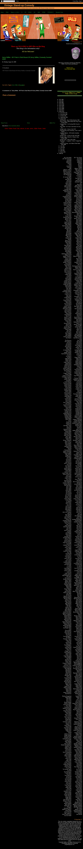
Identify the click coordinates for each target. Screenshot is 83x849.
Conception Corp (78, 296)
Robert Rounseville (77, 688)
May (61, 149)
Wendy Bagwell (67, 803)
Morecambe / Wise (77, 612)
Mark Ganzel (79, 581)
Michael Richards (78, 598)
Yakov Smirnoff (67, 812)
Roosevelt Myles (67, 704)
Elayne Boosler (67, 367)
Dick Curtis (79, 330)
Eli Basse (79, 367)
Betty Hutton (79, 222)
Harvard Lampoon (78, 436)
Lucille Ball (79, 571)
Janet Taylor (79, 475)
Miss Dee (79, 607)
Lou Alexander (78, 564)
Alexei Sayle (68, 183)
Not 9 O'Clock (78, 626)
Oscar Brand (79, 630)
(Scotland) (69, 166)
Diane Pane (79, 329)
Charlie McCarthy (67, 284)
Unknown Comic (67, 791)
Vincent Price (79, 797)
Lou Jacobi (79, 565)
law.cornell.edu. (72, 836)
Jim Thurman (68, 495)
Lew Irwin (80, 557)
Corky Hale (68, 299)
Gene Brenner (78, 406)
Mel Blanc (79, 593)
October (62, 115)
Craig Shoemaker (67, 300)
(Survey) (69, 167)
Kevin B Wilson (67, 541)
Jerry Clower (79, 485)
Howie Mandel (78, 448)
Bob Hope (79, 245)
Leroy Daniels (68, 556)
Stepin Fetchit (68, 747)
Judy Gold (79, 524)
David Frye (79, 316)
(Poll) (70, 164)
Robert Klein (68, 688)
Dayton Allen (68, 320)
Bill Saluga (68, 233)
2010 (60, 109)
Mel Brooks (68, 595)
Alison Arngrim (68, 185)
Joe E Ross (79, 503)
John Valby (79, 517)
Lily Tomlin (68, 559)
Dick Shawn (68, 334)
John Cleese (79, 512)
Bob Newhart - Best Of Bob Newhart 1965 (70, 120)
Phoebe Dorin (79, 660)
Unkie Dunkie (79, 790)
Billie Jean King (78, 233)
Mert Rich (79, 596)
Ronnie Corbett (67, 703)
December (62, 112)
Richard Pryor (79, 680)
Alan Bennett (68, 179)
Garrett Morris (68, 398)
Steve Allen (79, 748)
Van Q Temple (68, 793)
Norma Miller (79, 625)
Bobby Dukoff (68, 255)
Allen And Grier (67, 186)
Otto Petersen (68, 631)
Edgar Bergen (79, 363)
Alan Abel (69, 178)
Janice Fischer (78, 476)
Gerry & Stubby (78, 415)
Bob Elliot (69, 244)
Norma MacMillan (67, 625)
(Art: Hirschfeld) (67, 157)
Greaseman (68, 423)
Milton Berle (79, 606)
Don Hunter (79, 341)
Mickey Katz (68, 599)
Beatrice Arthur (67, 213)
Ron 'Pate (79, 698)
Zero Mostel (79, 814)
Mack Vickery (78, 574)
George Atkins (78, 408)
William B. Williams (66, 809)
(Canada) (69, 160)
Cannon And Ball (78, 273)
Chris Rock (68, 289)
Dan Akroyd (79, 302)
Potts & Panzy (67, 664)
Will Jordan (79, 808)
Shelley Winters (78, 729)
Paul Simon (68, 646)
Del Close (69, 322)
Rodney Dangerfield (66, 696)
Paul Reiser (79, 643)
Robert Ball (68, 685)
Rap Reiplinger (68, 668)
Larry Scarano (68, 547)
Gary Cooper (68, 401)
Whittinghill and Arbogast (67, 806)
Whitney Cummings (77, 804)
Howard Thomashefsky (67, 449)
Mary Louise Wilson (77, 591)
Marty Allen (79, 586)
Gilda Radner (68, 418)
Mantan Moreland (67, 579)
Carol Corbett (68, 278)
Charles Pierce (67, 280)
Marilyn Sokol (68, 581)
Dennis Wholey (78, 327)
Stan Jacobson (67, 743)
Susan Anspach (78, 757)
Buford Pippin (68, 268)
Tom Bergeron (78, 776)
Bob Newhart (68, 250)
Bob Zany (79, 252)
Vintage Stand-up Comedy (19, 5)
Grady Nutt (68, 422)
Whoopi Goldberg (78, 805)
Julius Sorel (68, 529)
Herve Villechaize (78, 445)
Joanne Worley (78, 502)
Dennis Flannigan (78, 324)
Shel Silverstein (67, 727)
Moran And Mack (67, 612)
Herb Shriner (68, 445)
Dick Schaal (79, 333)
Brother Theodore (67, 262)
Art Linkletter (79, 200)
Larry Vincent (79, 547)
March (62, 152)
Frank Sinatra (79, 386)
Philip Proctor (68, 660)
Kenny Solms (68, 539)
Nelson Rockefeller (66, 621)
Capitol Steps (68, 274)
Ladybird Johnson (67, 545)
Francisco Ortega (67, 383)
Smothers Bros (67, 737)
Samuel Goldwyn (78, 718)
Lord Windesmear (78, 563)
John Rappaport (78, 515)
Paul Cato (69, 641)
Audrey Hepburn (78, 202)
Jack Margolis (78, 463)
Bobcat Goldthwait (77, 256)
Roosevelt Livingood (77, 703)
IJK (34, 12)
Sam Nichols (68, 718)
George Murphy (67, 414)
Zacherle (80, 813)
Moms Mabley (78, 608)
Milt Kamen (79, 604)
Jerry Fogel (68, 486)
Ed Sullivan (68, 356)
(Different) (79, 161)
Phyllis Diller (68, 662)
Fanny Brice (79, 374)
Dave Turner (79, 312)
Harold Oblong (78, 431)
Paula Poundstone (77, 647)
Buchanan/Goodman (77, 266)
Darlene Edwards (67, 307)
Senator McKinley (78, 724)
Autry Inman (79, 203)
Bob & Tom (79, 240)
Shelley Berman (78, 727)
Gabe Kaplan (79, 395)
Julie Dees (68, 528)
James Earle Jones (66, 473)
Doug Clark (68, 348)
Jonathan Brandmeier (77, 519)
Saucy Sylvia (79, 719)
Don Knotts (79, 342)
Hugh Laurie (79, 452)
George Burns (78, 409)
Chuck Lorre (68, 292)
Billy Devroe (79, 235)
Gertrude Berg (68, 417)
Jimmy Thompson (78, 498)
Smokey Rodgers (78, 736)
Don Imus (69, 342)
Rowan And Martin (67, 708)
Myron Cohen (79, 617)
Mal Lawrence (68, 578)
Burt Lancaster (67, 270)
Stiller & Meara (67, 755)
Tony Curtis (68, 782)
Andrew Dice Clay (67, 190)
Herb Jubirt (79, 444)
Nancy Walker (68, 618)
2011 (60, 108)
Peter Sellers (79, 654)
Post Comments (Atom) (14, 125)
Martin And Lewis (78, 585)
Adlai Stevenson (67, 173)
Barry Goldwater (67, 210)
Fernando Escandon (66, 377)
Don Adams (68, 338)
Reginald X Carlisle (77, 673)
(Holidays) (79, 162)
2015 (60, 102)
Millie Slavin (68, 604)
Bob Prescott (79, 250)
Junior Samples (67, 530)
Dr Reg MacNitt (78, 350)
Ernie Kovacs (79, 370)
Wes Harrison (68, 804)
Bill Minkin (68, 231)
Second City (68, 723)
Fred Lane (79, 391)
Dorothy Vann (79, 347)
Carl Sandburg (78, 277)
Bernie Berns (79, 217)
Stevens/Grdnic (78, 754)
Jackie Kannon (78, 468)
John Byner (79, 511)
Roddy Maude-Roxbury (78, 694)
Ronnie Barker (78, 702)
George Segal (79, 414)
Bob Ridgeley (68, 251)
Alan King (69, 180)
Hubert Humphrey (67, 451)
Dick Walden (68, 335)
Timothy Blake (68, 773)
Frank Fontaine (67, 385)
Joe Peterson (79, 504)
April (61, 150)
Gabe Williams (68, 396)
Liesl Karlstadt (78, 558)
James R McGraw (67, 474)
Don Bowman (68, 340)
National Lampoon (78, 620)
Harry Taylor (68, 436)
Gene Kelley (68, 407)
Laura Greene (68, 550)
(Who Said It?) (78, 169)
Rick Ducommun (78, 681)
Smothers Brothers (77, 737)
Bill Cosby (69, 229)
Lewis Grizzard (67, 558)
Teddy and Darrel (78, 759)
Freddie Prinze (68, 394)
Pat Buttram (68, 634)
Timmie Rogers (78, 771)
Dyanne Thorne (78, 352)
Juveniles (69, 531)
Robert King (79, 687)
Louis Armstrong (78, 568)
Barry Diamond (67, 208)
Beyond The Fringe (66, 225)
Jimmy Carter (68, 496)
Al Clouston (79, 175)
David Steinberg (78, 318)
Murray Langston (78, 615)
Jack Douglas (79, 462)
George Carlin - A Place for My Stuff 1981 (69, 135)
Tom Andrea (79, 775)
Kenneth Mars (78, 536)
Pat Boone (79, 632)
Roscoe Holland (78, 704)
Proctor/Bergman (78, 664)
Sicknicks (69, 731)
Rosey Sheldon (78, 707)
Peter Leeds (68, 654)
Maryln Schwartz (67, 592)
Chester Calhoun (78, 285)
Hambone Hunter (67, 429)
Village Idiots (68, 797)
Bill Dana (80, 229)
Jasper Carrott (68, 478)
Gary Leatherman (67, 402)
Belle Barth (79, 213)
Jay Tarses (68, 479)
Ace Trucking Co (67, 172)
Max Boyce (79, 592)
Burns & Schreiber (77, 269)
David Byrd (79, 314)
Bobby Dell (79, 253)
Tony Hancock (78, 782)
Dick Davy (68, 331)
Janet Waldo (68, 476)
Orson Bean (79, 629)
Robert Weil (68, 690)
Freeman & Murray (77, 394)
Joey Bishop (79, 507)
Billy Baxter (68, 234)
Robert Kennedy (67, 687)
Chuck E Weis (78, 291)
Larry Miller (79, 546)
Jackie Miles (68, 470)
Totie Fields (68, 786)
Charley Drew (79, 280)
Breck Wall (79, 260)
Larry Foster (68, 546)
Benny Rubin (68, 216)
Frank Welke (68, 387)
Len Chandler (79, 552)
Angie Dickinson (78, 193)
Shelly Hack (68, 730)
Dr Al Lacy (79, 348)
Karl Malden (68, 532)
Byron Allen (79, 272)
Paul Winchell (68, 647)
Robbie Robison (78, 684)
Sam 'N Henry (68, 714)
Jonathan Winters (78, 522)
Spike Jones (79, 740)
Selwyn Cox (68, 724)
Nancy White (79, 618)
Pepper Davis (68, 651)
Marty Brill (69, 587)
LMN (39, 12)
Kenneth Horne (67, 536)
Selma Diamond (78, 723)
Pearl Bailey (79, 648)
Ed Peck (69, 355)
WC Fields (79, 801)
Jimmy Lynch (68, 497)
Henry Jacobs (68, 442)
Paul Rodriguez (67, 645)
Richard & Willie (78, 676)
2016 (60, 101)
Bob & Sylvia (68, 240)
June (61, 147)
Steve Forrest (68, 751)
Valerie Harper (68, 792)
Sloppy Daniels (67, 735)
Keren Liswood (67, 540)
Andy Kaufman (67, 191)
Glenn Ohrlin (68, 419)
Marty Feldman (67, 589)
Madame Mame (78, 575)
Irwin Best (69, 457)
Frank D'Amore (67, 384)
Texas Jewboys (78, 762)
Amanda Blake (67, 189)
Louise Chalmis (67, 570)
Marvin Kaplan (78, 590)
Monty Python (68, 610)
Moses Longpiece (67, 614)
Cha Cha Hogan (78, 279)
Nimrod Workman (67, 623)
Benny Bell (79, 214)
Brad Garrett (79, 258)
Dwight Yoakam (67, 352)
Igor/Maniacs (68, 456)
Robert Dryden (68, 686)
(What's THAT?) (78, 168)
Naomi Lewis (79, 619)
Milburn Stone (78, 603)
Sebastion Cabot (78, 721)
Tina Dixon (68, 774)
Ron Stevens (79, 701)
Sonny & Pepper (78, 738)
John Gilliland (68, 514)
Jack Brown (79, 459)
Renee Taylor (68, 674)
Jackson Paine (67, 472)
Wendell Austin (78, 802)
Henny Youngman (67, 440)
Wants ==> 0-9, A (15, 12)
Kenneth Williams (67, 537)
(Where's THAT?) (67, 169)
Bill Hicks (69, 230)
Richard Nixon (68, 680)
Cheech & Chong (78, 284)
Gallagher (79, 397)
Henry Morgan (78, 442)
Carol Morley (68, 279)
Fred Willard (79, 392)
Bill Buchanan (68, 228)
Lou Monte (79, 567)
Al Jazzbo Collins (67, 177)
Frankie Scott (79, 389)
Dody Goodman (78, 336)
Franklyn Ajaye (67, 390)
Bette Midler (79, 221)
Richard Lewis (78, 679)
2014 (60, 104)
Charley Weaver (67, 281)
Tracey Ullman (78, 786)
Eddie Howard (78, 361)
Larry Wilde (68, 548)
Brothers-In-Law (78, 262)
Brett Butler (79, 261)
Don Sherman (68, 346)
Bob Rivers (79, 251)
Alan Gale (79, 179)
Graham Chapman (77, 422)
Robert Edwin (79, 686)
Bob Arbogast (68, 241)
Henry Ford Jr (68, 441)
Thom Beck (79, 764)
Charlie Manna (78, 283)
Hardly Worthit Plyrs (77, 430)
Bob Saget (68, 252)
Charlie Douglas (67, 283)
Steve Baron (68, 749)
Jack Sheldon (68, 465)
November (62, 114)
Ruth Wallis (68, 713)
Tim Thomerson (67, 771)
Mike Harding (79, 601)
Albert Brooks (79, 180)
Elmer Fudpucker (67, 368)
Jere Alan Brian (67, 485)
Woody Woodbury (78, 810)
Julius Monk (79, 528)
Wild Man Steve (67, 808)
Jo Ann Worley (78, 500)
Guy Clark (69, 426)
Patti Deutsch (79, 640)
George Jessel (68, 412)
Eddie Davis (79, 359)
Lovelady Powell (78, 570)
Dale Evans (79, 301)
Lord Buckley (68, 563)
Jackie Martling (67, 469)
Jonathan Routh (67, 522)
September (63, 117)
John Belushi (79, 509)
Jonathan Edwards (67, 520)
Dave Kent (79, 309)
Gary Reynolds (78, 403)
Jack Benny (68, 459)
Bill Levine (79, 230)
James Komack (78, 473)
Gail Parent (68, 397)
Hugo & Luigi (79, 453)
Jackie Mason (78, 469)
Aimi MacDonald (67, 174)
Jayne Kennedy (67, 480)
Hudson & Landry (67, 452)
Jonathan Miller (78, 520)
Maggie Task (79, 576)
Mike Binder (79, 599)
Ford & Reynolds (78, 380)
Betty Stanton (78, 223)
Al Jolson (80, 177)
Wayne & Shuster (67, 801)
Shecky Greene (78, 726)
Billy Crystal (68, 235)
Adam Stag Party (78, 172)
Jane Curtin (68, 475)
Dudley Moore (78, 351)
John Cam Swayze (66, 512)
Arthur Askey (79, 201)
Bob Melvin (79, 249)
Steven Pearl (79, 753)
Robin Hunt (68, 691)
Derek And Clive (67, 328)
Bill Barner (79, 227)
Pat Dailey (79, 635)
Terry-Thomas (68, 762)
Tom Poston (79, 780)
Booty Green (68, 258)
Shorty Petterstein (77, 730)
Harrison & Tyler (78, 433)
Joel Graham (68, 507)
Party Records (68, 632)
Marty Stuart (79, 589)
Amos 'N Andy (78, 189)
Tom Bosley (68, 777)
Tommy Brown (68, 781)
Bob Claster (68, 242)
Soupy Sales (68, 740)
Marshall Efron (78, 584)
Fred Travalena (67, 392)
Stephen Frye (68, 746)
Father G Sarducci (67, 375)
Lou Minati (68, 567)
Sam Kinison (79, 715)
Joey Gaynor (79, 508)
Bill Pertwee (79, 231)
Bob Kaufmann (67, 247)
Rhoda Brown (79, 675)
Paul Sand (79, 645)
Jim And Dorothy (78, 490)
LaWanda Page (78, 551)
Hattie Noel (68, 439)
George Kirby (79, 412)
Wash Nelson (79, 799)
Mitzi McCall (68, 608)
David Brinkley (68, 314)
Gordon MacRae (78, 420)
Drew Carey (68, 351)
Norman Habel (68, 626)
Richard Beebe (67, 677)
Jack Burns (68, 461)
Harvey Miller (68, 437)
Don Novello (79, 344)
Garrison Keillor (78, 398)
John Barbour (68, 509)
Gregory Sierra (78, 424)
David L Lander (67, 317)
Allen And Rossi (78, 186)
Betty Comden (68, 222)
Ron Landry (79, 699)
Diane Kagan (68, 329)
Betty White (79, 224)
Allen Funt (79, 188)
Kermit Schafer (78, 540)
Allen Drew (68, 188)
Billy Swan (79, 236)
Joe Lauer (69, 504)
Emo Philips (79, 368)
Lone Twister (79, 562)
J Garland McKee (78, 458)
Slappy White (79, 734)
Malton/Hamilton (78, 578)
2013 (60, 105)
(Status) (80, 166)
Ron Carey (68, 699)
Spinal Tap (79, 741)
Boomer (80, 257)
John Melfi (79, 514)
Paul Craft (79, 641)
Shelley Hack (68, 729)
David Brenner (78, 313)
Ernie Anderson (67, 370)
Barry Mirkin (68, 211)
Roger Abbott (68, 697)
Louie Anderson (67, 568)
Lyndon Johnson (67, 574)
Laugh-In (80, 548)
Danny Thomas (67, 306)
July (61, 146)
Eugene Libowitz (67, 373)
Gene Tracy (68, 408)
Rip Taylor (79, 682)
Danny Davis (68, 305)
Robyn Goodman (67, 692)
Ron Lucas (68, 701)
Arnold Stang (68, 199)
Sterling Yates (68, 748)
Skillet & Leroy (67, 734)
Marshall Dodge (67, 584)
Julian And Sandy (67, 526)
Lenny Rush (68, 554)
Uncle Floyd (68, 790)
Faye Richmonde (78, 375)
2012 (60, 107)
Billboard (75, 64)
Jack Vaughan (78, 465)
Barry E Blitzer (78, 208)
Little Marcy (79, 561)
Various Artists (78, 793)
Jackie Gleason (67, 468)
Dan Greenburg (67, 303)
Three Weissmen (78, 766)
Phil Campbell (68, 657)
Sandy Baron (68, 719)
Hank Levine (79, 429)
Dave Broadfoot (78, 308)
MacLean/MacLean (66, 575)
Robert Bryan (79, 685)
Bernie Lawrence (78, 218)
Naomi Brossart (67, 619)
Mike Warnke (68, 603)
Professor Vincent (67, 667)
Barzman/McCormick (77, 212)
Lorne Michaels (67, 564)
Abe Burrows (79, 171)
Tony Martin (68, 783)
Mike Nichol (68, 602)
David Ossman (67, 318)
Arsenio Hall (79, 199)
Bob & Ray (79, 239)
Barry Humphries (78, 210)
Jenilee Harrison (67, 484)
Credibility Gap (78, 300)
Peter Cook (79, 652)
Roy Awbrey (68, 709)
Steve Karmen (78, 751)
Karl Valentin (79, 532)
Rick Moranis (68, 682)
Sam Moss (79, 716)
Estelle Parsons (78, 372)
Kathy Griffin (68, 534)
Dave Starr (79, 311)
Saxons (80, 720)
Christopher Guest (77, 290)
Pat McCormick (78, 636)
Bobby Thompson (67, 256)
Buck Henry (68, 267)
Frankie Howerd (67, 389)
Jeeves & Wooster (67, 483)
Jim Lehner (79, 493)
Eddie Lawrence (67, 362)
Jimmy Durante (78, 496)
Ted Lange (68, 759)
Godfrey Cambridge (77, 419)
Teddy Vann (68, 760)
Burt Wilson (79, 270)
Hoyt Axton (79, 450)
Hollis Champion (78, 446)
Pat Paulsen (79, 637)
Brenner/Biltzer (67, 261)
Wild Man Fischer (78, 807)
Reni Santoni (79, 674)
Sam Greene (68, 715)
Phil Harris (68, 658)
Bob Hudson (68, 246)
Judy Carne (68, 524)
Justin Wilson (79, 530)
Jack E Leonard (67, 463)
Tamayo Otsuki (78, 758)
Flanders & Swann (77, 379)
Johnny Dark (79, 518)
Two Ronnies (79, 787)
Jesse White (68, 490)
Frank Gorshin (68, 386)
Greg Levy (68, 424)
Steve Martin (79, 752)
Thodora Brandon (67, 764)
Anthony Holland (78, 195)
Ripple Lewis (68, 684)
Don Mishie (68, 344)
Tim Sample (79, 770)
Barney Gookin (67, 207)
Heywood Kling (67, 446)
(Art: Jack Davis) (78, 157)
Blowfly (69, 239)
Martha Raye (68, 585)
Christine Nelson (67, 290)
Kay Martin (68, 535)
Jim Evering (68, 492)
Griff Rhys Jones (67, 425)
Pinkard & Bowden (67, 663)
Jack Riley (79, 464)
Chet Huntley (68, 286)
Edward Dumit (68, 364)
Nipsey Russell (67, 624)
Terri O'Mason (78, 760)
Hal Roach (79, 428)
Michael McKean (67, 597)
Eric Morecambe (67, 369)
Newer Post (3, 123)
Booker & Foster (67, 257)
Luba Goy (69, 571)
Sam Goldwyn (78, 714)
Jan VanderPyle (78, 474)
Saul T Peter (68, 720)
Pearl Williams (78, 649)
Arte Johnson (68, 201)
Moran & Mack (78, 610)
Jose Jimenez (68, 523)
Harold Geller (68, 431)
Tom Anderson (68, 775)
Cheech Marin (68, 285)
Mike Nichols (79, 602)
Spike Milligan (68, 741)
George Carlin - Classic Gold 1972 (68, 129)
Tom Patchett (68, 780)
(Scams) (80, 164)
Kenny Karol (79, 537)
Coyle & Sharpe (78, 299)
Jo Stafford (68, 501)
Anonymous (68, 195)
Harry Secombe (67, 435)
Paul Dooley (68, 642)
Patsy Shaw (68, 640)
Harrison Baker (67, 434)
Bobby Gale (79, 255)
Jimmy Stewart (67, 498)
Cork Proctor (79, 297)
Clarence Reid (78, 294)
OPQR (43, 12)
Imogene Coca (78, 456)
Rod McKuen (68, 693)
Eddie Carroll (68, 359)
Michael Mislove (78, 597)
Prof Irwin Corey (67, 665)
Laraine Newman (78, 545)
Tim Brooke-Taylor (67, 769)
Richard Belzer (78, 677)
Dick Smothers (78, 334)
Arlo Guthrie (79, 197)
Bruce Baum (68, 263)
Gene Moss (79, 407)
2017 (60, 99)
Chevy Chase (79, 286)
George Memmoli (67, 413)
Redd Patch (68, 673)
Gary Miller (79, 402)
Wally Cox (79, 798)
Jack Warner (68, 467)
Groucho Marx (78, 425)
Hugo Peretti (68, 454)
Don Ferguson (68, 341)
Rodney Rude (79, 696)
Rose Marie (68, 706)
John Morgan (68, 515)
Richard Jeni (68, 679)
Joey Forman (68, 508)
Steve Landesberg (67, 752)
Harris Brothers (67, 433)
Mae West (69, 576)
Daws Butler (79, 319)
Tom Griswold (68, 779)
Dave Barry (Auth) (67, 308)
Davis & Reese (67, 319)
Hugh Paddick (68, 453)
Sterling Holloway (78, 747)
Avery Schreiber (67, 205)
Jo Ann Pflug (68, 500)
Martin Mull (68, 586)
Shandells (79, 725)
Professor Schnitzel (77, 665)
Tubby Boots (68, 787)
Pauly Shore (68, 648)
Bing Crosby (68, 238)
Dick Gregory (68, 333)
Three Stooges (67, 766)
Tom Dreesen (79, 777)
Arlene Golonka (67, 197)
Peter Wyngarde (67, 656)
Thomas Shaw (68, 765)
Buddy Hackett (78, 267)
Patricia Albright (78, 638)
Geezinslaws (79, 405)
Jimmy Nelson (78, 497)
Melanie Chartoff (67, 596)
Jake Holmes (79, 472)
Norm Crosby (79, 624)
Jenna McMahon (78, 484)
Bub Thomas (68, 266)
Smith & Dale (79, 735)
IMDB (63, 64)
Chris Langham (78, 288)
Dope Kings (68, 347)
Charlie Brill (79, 281)
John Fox (80, 513)
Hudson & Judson (78, 451)
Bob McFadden (67, 249)
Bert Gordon (79, 219)
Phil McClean (68, 659)
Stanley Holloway (78, 743)
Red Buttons (68, 670)
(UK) (70, 168)
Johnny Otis (68, 519)
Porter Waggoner (78, 663)
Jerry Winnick (79, 489)
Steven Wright (68, 754)
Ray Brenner (68, 669)
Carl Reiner (68, 277)
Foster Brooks (68, 381)
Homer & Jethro (78, 447)
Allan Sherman (78, 185)
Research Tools (59, 12)
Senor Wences (67, 725)
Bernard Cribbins (78, 216)
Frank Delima (79, 384)
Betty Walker (68, 224)
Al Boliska (79, 174)
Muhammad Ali (67, 615)
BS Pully (80, 264)
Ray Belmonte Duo (77, 668)
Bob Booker (79, 241)
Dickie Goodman (67, 336)
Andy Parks (79, 191)
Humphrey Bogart (78, 454)
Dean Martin (79, 320)
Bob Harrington (67, 245)
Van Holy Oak (78, 792)
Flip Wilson (68, 380)
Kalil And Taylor (78, 531)
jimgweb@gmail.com (77, 43)
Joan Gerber (79, 501)
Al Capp (69, 175)
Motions (80, 614)
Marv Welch (68, 590)
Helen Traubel (78, 439)
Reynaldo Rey (68, 675)
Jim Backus (68, 491)
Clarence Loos (68, 294)
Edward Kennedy (78, 364)
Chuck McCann (78, 292)
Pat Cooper (68, 635)
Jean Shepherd (67, 481)
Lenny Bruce (79, 553)
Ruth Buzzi (79, 712)
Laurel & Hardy (78, 550)
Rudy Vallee (79, 710)
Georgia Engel (68, 415)
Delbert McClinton (78, 322)
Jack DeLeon (68, 462)
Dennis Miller (79, 325)
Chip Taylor (68, 288)
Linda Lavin (79, 559)
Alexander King (78, 182)
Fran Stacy (79, 381)
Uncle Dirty (79, 788)
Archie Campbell (78, 196)
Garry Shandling (78, 400)
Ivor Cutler (68, 458)
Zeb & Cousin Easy (66, 814)
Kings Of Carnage (67, 542)
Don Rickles (68, 345)
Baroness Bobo (78, 207)
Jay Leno (80, 478)
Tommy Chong (78, 781)
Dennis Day (68, 324)
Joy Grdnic (79, 523)
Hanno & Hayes (67, 430)
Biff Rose (80, 225)
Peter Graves (79, 653)
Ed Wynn (69, 357)
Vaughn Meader (67, 794)
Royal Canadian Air (77, 709)
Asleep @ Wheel (67, 202)
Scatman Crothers (67, 721)
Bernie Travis (68, 219)
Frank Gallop (79, 385)
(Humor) (69, 163)
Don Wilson (79, 346)
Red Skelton (68, 671)
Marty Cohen (79, 587)
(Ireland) (80, 163)
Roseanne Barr (67, 707)
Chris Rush (79, 289)
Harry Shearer (78, 435)
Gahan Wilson (78, 396)
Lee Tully (69, 552)
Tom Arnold (68, 776)
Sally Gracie (79, 713)
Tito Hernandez (78, 774)
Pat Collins (79, 634)
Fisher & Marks (67, 379)
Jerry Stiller (15, 85)
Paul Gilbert (79, 642)
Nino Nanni (79, 623)
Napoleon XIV (68, 620)
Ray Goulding (79, 669)
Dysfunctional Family (66, 353)
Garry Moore (68, 400)
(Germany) (68, 162)
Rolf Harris (68, 698)
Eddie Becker (68, 358)
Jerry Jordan (79, 486)
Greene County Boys (77, 423)
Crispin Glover (68, 301)
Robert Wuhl (79, 690)
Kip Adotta (68, 543)
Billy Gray (69, 236)
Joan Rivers (68, 502)
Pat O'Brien (68, 637)
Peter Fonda (68, 653)
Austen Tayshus (67, 203)
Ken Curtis (79, 535)
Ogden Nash (79, 628)
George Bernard (67, 409)
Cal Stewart (68, 273)
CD (25, 12)
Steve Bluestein (78, 749)
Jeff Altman (79, 483)
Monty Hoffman (78, 609)
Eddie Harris (68, 361)
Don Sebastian (78, 345)
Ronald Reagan (67, 702)
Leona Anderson (78, 554)
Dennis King (68, 325)
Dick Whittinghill (78, 335)
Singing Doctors (78, 732)
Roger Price (79, 697)
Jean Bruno (79, 480)
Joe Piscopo (68, 506)
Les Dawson (68, 557)
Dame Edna (68, 302)
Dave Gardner (68, 309)
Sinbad (69, 732)
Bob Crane (79, 242)
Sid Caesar (79, 731)
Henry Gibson (79, 441)
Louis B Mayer (68, 569)
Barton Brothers (67, 212)
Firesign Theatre (78, 378)
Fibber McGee (68, 378)
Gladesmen (79, 418)
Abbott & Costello (67, 171)
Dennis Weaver (67, 327)
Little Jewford (68, 561)
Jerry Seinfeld (78, 487)
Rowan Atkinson (78, 708)
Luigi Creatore (68, 573)
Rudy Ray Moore (67, 710)
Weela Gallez (68, 802)
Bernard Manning (67, 217)
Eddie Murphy (78, 362)
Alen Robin (68, 182)
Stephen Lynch (78, 746)
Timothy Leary (78, 773)
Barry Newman (78, 211)
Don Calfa (79, 340)
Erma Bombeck (78, 369)
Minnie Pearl (68, 607)
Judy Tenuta (79, 525)
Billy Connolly (79, 234)
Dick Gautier (79, 331)
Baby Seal (68, 206)
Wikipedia (78, 62)
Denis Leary (79, 323)
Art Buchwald (68, 200)
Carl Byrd (69, 275)
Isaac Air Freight (78, 457)
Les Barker (79, 556)
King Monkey (79, 541)
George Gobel (78, 411)
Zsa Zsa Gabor (67, 815)
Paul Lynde (68, 643)
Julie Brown (79, 526)
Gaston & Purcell (67, 405)
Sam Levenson (67, 716)
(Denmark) (68, 161)
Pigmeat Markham (77, 662)
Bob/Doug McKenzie (66, 253)
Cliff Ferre (79, 295)
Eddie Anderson (78, 357)
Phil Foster (79, 657)
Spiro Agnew (68, 742)
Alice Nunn (79, 184)
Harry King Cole (78, 434)
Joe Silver (79, 506)
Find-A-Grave (68, 64)
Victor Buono (68, 796)
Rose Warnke (79, 706)
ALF (81, 183)
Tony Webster (78, 785)
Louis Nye (79, 569)
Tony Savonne (68, 785)
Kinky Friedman (78, 542)
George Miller (79, 413)
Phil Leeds (79, 658)
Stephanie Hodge (78, 745)
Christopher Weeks (66, 291)
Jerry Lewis (68, 487)
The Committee (67, 763)
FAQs (7, 12)
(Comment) (79, 160)
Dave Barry (79, 307)
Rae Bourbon (79, 667)
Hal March (69, 428)
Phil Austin (79, 656)
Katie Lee (79, 534)
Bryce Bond (79, 263)
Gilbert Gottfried (78, 417)
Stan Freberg (79, 742)
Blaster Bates (79, 238)
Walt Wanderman (67, 799)
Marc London (79, 579)
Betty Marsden (67, 223)
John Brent (68, 511)
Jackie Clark (79, 467)
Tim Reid (69, 770)
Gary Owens (68, 403)
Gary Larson (79, 401)
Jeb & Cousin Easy (77, 481)
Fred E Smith (68, 391)
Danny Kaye (79, 305)
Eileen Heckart (67, 366)
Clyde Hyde (68, 296)
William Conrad (78, 809)
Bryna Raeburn (67, 264)
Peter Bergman (67, 652)
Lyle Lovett (79, 573)
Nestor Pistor (79, 621)
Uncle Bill (69, 788)
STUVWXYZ (50, 12)
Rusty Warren (68, 712)
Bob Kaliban (79, 246)
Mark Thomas (68, 582)
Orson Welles (68, 630)
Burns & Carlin (68, 269)
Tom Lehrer (79, 779)
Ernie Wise (68, 372)
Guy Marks (79, 426)
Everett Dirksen (78, 373)
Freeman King (68, 395)
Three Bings (79, 765)
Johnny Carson (67, 518)
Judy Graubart (68, 525)
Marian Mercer (78, 580)
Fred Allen (79, 390)
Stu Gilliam (68, 757)
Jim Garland (68, 493)
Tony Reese (79, 783)
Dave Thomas (68, 312)
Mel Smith (79, 595)
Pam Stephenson (78, 631)
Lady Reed (79, 543)
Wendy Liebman (78, 803)
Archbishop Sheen (67, 196)
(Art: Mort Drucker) (67, 158)
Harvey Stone (79, 437)
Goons (69, 420)
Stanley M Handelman (66, 745)
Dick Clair (69, 330)
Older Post (52, 123)
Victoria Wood (78, 796)
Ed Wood (80, 356)
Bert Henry (68, 221)
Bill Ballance (68, 227)
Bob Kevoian (79, 247)
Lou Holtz (69, 565)
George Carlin (68, 411)
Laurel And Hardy (67, 551)
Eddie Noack (68, 363)
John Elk (69, 513)
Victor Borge (79, 794)
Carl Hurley (79, 275)
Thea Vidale (79, 763)
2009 (60, 111)
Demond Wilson (67, 323)
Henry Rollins (68, 444)
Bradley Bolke (68, 260)
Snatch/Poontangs (67, 738)
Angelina (69, 193)
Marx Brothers (68, 591)
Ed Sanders (79, 355)
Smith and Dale (67, 736)
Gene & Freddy (67, 406)
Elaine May (79, 366)
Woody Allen (68, 810)
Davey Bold (68, 313)
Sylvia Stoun (68, 758)
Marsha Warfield (78, 582)
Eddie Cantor (79, 358)
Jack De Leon (78, 461)
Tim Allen (80, 768)
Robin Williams (78, 691)
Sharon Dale (68, 726)
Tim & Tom (68, 768)
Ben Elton (69, 214)
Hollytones (68, 447)
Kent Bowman (78, 539)
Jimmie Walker (78, 495)
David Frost (68, 316)
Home (2, 12)
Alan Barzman (78, 178)
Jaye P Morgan (78, 479)
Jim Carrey (79, 491)
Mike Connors (68, 601)
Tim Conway (79, 769)
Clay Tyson (68, 295)
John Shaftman (67, 517)
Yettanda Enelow (78, 812)
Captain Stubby (78, 274)
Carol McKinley (78, 278)
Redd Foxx (79, 671)
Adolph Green (79, 173)
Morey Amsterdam (67, 613)
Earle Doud (79, 353)
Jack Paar (69, 464)
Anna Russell (79, 194)
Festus (80, 377)
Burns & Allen (79, 268)
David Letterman (78, 317)
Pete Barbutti (79, 651)
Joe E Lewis (68, 503)
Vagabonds (79, 791)
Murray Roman (67, 617)
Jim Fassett (79, 492)
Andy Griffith (79, 190)
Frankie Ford (79, 387)
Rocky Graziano (78, 692)
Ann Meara (68, 194)
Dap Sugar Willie (78, 306)
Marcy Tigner (68, 580)
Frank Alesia (79, 383)
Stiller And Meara (78, 755)
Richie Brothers (67, 681)
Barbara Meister (78, 206)
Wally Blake (68, 798)
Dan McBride (79, 303)
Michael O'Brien (67, 598)
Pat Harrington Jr (67, 636)
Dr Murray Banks (67, 350)
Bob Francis (79, 244)
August (62, 118)
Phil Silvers (79, 659)
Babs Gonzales (78, 205)
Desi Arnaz (79, 328)
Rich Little (69, 676)
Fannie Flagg (68, 374)
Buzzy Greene (68, 272)
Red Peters (79, 670)
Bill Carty (80, 228)
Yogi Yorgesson (67, 813)
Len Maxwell (68, 553)
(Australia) (79, 158)
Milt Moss (69, 606)
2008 (60, 153)
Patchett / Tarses (67, 638)
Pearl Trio (69, 649)
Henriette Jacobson (77, 440)
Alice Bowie (68, 184)
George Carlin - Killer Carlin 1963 (67, 139)
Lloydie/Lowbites (67, 562)
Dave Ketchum (67, 311)
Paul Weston (79, 646)
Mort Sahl (79, 613)
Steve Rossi (68, 753)
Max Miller (68, 593)
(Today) (80, 167)
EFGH (29, 12)
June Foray (79, 529)
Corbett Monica (67, 297)
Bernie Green (68, 218)
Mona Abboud (68, 609)
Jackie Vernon (78, 470)
